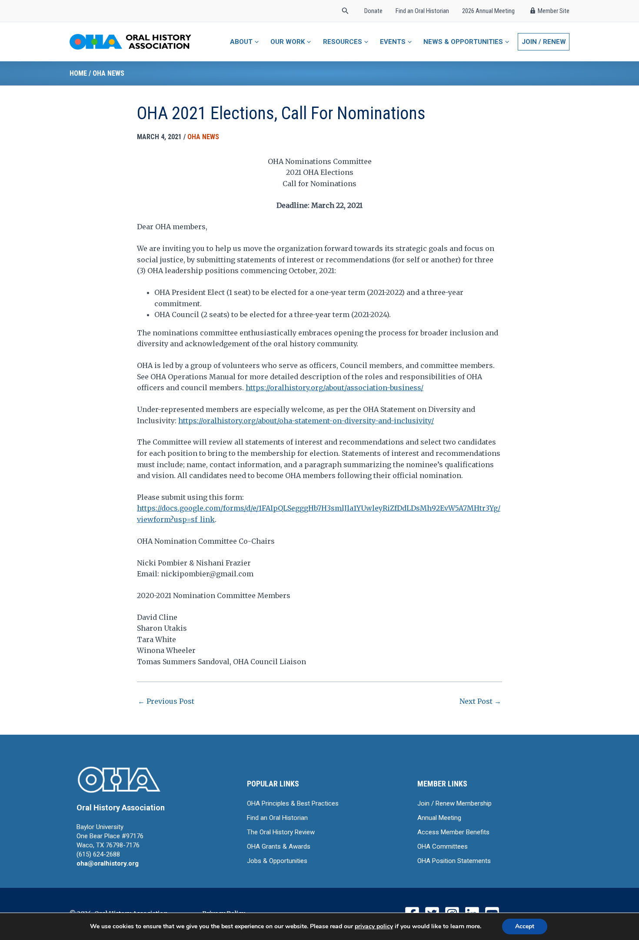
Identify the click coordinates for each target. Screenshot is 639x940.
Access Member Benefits (453, 832)
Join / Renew (544, 42)
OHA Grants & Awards (278, 846)
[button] (345, 11)
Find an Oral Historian (422, 11)
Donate (373, 11)
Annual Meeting (439, 818)
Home (78, 73)
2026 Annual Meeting (488, 11)
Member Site (553, 11)
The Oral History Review (281, 832)
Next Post (480, 701)
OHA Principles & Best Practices (293, 803)
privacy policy (374, 926)
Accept (524, 926)
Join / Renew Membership (454, 803)
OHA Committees (442, 846)
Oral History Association (121, 807)
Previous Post (166, 701)
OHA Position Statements (454, 861)
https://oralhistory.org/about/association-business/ (334, 387)
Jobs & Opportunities (277, 861)
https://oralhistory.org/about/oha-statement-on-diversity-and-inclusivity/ (306, 420)
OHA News (108, 73)
